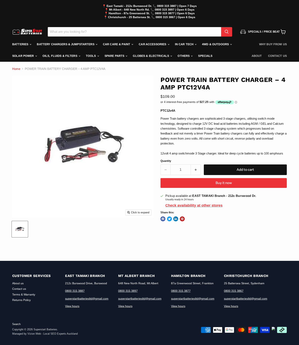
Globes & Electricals (151, 55)
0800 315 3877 (181, 290)
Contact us (277, 55)
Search (16, 324)
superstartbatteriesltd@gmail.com (86, 298)
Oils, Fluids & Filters (60, 55)
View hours (72, 306)
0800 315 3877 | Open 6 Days (175, 13)
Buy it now (224, 183)
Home (16, 69)
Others (184, 55)
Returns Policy (21, 300)
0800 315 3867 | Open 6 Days (175, 17)
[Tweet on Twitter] (169, 218)
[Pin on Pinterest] (182, 218)
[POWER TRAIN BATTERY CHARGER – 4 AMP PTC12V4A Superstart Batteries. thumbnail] (20, 229)
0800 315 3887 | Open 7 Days (177, 6)
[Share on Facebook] (162, 218)
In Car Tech (184, 44)
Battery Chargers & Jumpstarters (66, 44)
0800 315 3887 (75, 290)
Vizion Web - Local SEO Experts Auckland (52, 333)
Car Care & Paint (117, 44)
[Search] (226, 31)
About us (18, 283)
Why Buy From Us (273, 44)
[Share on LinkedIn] (175, 218)
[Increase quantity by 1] (196, 169)
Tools (91, 55)
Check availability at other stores (194, 205)
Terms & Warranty (23, 294)
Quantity (165, 160)
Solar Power (23, 55)
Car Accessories (153, 44)
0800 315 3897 (128, 290)
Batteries (20, 44)
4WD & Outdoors (216, 44)
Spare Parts (115, 55)
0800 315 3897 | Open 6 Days (174, 9)
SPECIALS (205, 55)
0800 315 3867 (233, 290)
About (257, 55)
